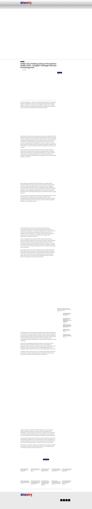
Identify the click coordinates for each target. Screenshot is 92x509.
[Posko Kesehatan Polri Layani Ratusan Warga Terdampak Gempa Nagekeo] (67, 464)
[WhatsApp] (64, 70)
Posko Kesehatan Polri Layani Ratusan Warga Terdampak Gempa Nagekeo (66, 469)
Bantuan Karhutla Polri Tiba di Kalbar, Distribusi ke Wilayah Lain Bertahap (45, 469)
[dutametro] (21, 70)
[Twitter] (62, 70)
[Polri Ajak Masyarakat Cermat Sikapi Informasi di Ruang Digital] (35, 464)
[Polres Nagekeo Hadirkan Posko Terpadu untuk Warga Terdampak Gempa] (56, 464)
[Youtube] (69, 500)
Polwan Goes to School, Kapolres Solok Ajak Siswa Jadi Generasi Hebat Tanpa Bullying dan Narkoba (67, 325)
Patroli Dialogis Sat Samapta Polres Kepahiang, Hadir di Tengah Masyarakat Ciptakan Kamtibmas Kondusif (35, 482)
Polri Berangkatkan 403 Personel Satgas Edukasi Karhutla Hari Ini (67, 314)
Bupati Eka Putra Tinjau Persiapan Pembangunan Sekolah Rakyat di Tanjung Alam (67, 335)
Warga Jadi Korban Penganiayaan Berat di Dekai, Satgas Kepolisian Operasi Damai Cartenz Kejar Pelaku (56, 482)
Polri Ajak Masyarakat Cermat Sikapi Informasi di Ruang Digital (35, 469)
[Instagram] (64, 500)
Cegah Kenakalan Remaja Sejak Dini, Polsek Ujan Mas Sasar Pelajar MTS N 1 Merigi (25, 481)
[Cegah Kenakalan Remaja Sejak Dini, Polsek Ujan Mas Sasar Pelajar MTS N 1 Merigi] (25, 476)
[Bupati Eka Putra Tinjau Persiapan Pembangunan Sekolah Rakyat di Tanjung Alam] (59, 336)
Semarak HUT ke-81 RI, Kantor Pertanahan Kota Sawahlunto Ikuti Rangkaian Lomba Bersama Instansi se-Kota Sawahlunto (67, 320)
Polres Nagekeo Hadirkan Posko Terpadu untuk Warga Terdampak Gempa (56, 469)
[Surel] (66, 70)
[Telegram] (68, 70)
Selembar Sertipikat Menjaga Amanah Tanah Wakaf (67, 330)
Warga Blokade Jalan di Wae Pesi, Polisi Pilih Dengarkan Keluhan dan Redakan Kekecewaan (66, 482)
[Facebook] (59, 70)
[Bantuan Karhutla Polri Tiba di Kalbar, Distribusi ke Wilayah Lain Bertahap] (46, 464)
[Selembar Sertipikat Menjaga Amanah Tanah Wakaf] (59, 331)
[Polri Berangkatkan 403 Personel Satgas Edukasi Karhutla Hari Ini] (59, 315)
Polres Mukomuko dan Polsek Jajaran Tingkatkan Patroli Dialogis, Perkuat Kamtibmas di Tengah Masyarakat (45, 482)
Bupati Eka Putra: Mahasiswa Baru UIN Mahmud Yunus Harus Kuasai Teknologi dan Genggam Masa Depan (64, 309)
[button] (70, 7)
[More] (71, 70)
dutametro (22, 61)
